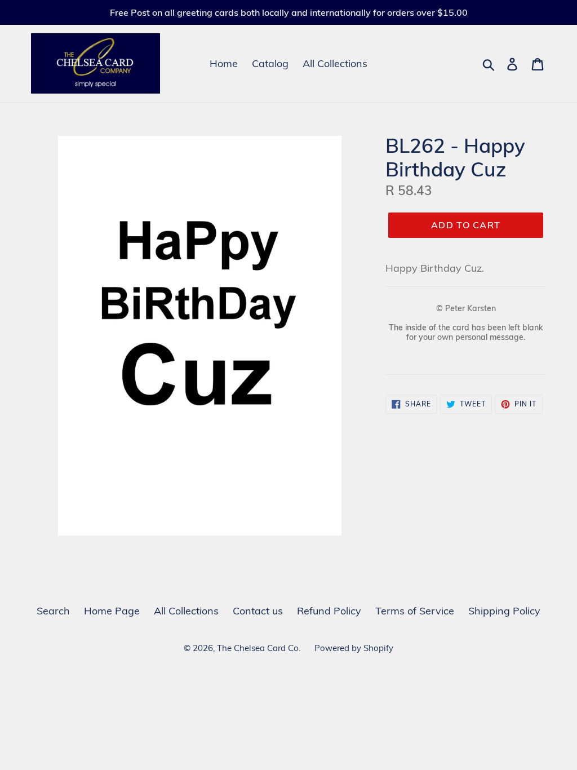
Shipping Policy (504, 610)
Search (53, 610)
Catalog (270, 63)
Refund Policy (329, 610)
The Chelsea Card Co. (258, 648)
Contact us (258, 610)
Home (224, 63)
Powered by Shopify (353, 648)
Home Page (112, 610)
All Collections (335, 63)
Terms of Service (414, 610)
